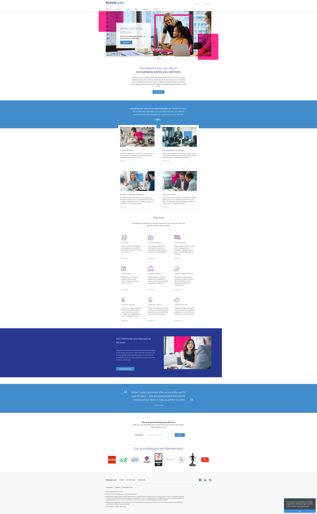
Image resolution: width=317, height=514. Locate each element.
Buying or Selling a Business (132, 194)
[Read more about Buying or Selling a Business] (137, 181)
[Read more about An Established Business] (179, 137)
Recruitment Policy (127, 487)
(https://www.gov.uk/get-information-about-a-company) (131, 500)
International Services (125, 369)
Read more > (124, 161)
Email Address (139, 435)
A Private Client (168, 194)
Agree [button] (299, 511)
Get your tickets (127, 43)
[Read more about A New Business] (137, 137)
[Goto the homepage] (115, 3)
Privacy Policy (109, 487)
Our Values (158, 92)
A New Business (127, 150)
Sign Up (180, 435)
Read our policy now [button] (303, 506)
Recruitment (141, 480)
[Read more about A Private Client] (179, 181)
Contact (197, 4)
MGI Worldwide (130, 480)
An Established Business (172, 150)
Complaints (118, 487)
